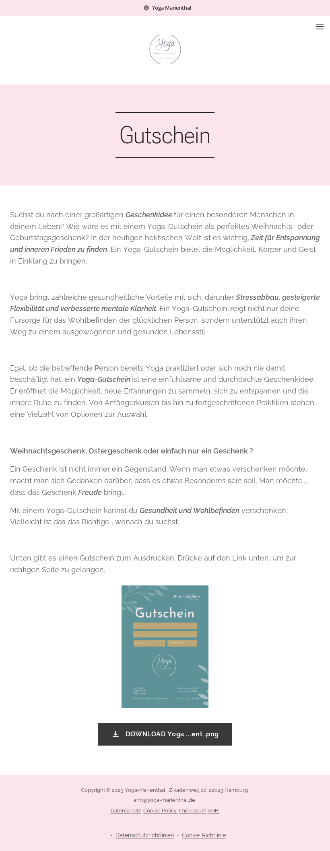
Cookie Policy (160, 811)
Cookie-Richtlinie (204, 835)
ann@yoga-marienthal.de (165, 800)
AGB (214, 811)
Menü (320, 26)
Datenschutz (126, 811)
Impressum (192, 811)
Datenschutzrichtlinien (145, 835)
